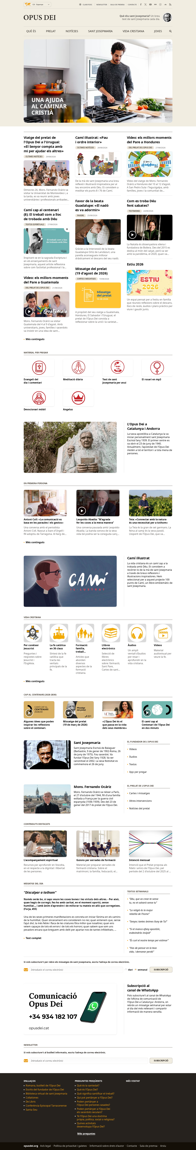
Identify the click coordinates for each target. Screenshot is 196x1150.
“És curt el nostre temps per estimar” (148, 940)
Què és (31, 31)
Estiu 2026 (135, 264)
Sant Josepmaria (100, 31)
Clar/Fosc (87, 5)
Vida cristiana (133, 31)
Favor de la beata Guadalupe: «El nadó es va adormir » (92, 205)
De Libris (30, 1101)
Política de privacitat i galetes (70, 1146)
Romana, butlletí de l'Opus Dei (43, 1085)
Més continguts (35, 339)
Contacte (132, 5)
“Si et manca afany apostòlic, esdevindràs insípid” (144, 930)
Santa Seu (31, 1109)
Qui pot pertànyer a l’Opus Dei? (94, 1097)
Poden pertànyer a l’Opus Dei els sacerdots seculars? (93, 1110)
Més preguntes (86, 1133)
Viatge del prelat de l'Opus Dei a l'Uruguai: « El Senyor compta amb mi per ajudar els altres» (44, 144)
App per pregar (138, 772)
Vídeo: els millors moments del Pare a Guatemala (46, 279)
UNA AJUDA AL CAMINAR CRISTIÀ (49, 106)
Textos (132, 764)
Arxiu (163, 1146)
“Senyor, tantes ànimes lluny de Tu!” (148, 921)
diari (130, 969)
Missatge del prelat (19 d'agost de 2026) (91, 270)
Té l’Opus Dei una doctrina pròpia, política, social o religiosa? (96, 1118)
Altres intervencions (140, 801)
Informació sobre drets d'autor (107, 1146)
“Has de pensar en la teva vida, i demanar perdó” (142, 949)
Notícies (72, 31)
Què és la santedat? (88, 1085)
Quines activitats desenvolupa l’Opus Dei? (91, 1125)
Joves (158, 31)
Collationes (32, 1097)
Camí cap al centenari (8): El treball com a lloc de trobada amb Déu (42, 214)
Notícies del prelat (139, 808)
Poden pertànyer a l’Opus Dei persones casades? (93, 1103)
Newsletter (101, 5)
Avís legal (45, 1146)
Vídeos (133, 749)
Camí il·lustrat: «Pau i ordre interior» (91, 139)
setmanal (142, 969)
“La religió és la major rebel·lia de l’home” (141, 911)
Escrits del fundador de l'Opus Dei (45, 1089)
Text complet (33, 938)
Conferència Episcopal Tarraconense (46, 1105)
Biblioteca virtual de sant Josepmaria (46, 1093)
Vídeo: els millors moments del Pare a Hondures (149, 139)
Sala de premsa (117, 5)
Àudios (133, 756)
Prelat (51, 31)
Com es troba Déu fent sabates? (141, 203)
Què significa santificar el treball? (95, 1093)
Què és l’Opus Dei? (87, 1089)
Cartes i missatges (139, 793)
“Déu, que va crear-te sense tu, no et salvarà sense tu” (143, 900)
